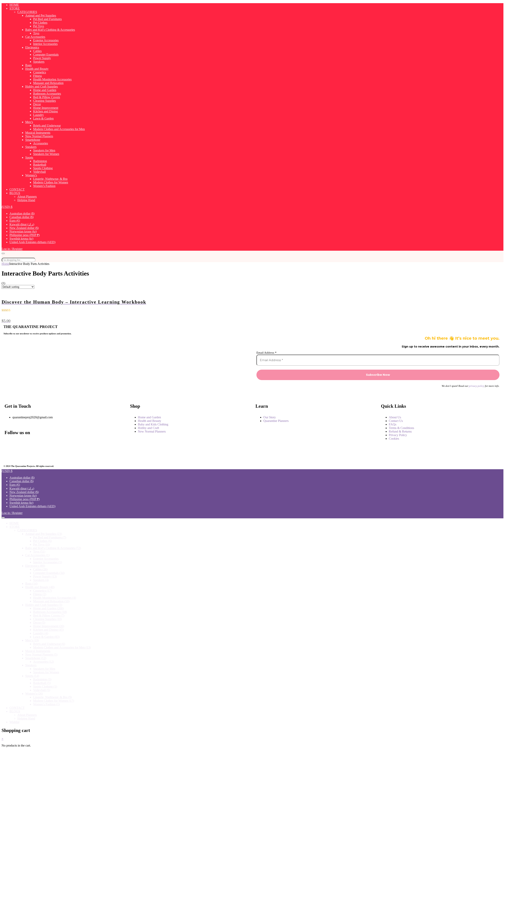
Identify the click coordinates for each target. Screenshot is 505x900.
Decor (37, 104)
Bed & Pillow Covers (46, 97)
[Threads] (89, 444)
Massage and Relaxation (48, 83)
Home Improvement (45, 107)
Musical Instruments (37, 132)
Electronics (32, 47)
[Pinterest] (49, 454)
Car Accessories (35, 36)
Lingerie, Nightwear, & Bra (50, 178)
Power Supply (42, 58)
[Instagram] (49, 444)
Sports (29, 157)
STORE (14, 8)
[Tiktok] (89, 454)
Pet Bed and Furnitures (47, 19)
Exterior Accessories (46, 40)
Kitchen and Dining (45, 111)
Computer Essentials (46, 54)
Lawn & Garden (43, 118)
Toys (36, 33)
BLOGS (14, 193)
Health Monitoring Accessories (52, 79)
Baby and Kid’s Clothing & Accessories (50, 29)
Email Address (266, 352)
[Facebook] (9, 444)
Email (18, 834)
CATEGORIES (27, 12)
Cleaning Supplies (44, 100)
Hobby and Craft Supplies (41, 86)
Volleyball (39, 171)
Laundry (38, 115)
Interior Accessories (45, 44)
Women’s (31, 175)
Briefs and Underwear (47, 125)
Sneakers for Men (44, 150)
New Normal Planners (39, 136)
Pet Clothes (40, 22)
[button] (7, 206)
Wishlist (14, 722)
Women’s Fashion (44, 186)
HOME (14, 5)
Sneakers (30, 147)
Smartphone (32, 139)
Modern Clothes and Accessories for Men (59, 129)
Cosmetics (39, 72)
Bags (28, 65)
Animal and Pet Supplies (40, 15)
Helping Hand (26, 200)
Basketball (39, 164)
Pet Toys (38, 26)
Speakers (38, 61)
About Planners (27, 196)
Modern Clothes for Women (50, 182)
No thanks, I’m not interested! (83, 895)
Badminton (40, 161)
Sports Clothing (43, 168)
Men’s (29, 122)
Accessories (40, 143)
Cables (37, 51)
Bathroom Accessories (47, 93)
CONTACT (17, 189)
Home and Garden (44, 90)
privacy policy (476, 385)
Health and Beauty (37, 68)
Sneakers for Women (46, 154)
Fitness (37, 76)
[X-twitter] (9, 454)
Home (5, 263)
